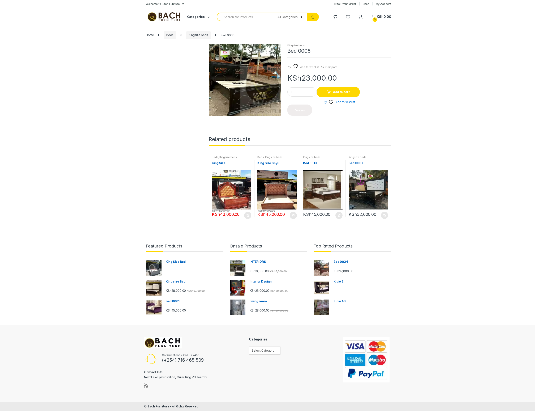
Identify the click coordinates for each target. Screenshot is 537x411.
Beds (169, 35)
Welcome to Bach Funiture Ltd (165, 3)
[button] (276, 48)
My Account (383, 3)
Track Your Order (345, 3)
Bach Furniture (158, 406)
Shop (366, 3)
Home (150, 35)
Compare (331, 67)
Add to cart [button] (247, 215)
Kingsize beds (198, 35)
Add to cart (341, 92)
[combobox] (245, 17)
